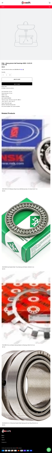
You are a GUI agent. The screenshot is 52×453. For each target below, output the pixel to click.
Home (3, 437)
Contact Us (4, 442)
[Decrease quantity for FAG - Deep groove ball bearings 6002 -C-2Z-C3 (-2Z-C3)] (3, 74)
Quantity (3, 72)
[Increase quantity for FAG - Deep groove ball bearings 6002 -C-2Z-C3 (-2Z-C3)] (9, 74)
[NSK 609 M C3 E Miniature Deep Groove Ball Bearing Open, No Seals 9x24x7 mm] (26, 151)
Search (3, 439)
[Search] (48, 6)
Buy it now (17, 84)
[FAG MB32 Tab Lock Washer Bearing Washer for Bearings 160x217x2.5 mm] (26, 307)
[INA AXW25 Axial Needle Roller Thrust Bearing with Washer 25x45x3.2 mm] (26, 229)
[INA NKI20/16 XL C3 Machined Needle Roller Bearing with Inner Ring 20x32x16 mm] (26, 385)
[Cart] (48, 2)
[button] (3, 2)
